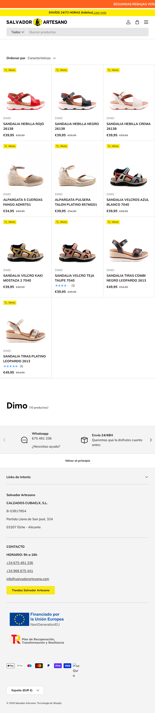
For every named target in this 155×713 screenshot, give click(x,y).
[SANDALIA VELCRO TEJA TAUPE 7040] (77, 242)
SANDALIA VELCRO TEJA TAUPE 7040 (74, 277)
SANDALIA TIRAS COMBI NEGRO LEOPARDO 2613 (126, 277)
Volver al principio (77, 460)
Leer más (99, 12)
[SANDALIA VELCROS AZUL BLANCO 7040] (129, 166)
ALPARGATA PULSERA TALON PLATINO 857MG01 (76, 202)
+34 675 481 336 (19, 563)
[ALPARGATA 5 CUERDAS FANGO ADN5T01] (25, 166)
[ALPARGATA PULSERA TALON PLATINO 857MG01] (77, 166)
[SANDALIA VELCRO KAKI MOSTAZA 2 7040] (25, 242)
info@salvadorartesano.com (27, 579)
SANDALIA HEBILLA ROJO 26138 (23, 126)
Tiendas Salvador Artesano (30, 590)
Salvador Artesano (25, 703)
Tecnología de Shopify (49, 703)
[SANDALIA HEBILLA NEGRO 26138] (77, 90)
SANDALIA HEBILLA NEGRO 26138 (77, 126)
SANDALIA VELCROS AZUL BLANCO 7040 (128, 202)
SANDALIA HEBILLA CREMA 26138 (129, 126)
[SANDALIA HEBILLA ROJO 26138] (25, 90)
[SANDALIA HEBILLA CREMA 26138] (129, 90)
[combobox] (77, 32)
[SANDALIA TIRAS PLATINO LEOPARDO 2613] (25, 323)
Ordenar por (15, 58)
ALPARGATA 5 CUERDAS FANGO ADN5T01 (22, 202)
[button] (137, 22)
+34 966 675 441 (19, 571)
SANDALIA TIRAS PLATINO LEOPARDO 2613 (24, 358)
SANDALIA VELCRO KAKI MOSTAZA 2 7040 (23, 277)
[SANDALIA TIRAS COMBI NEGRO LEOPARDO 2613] (129, 242)
